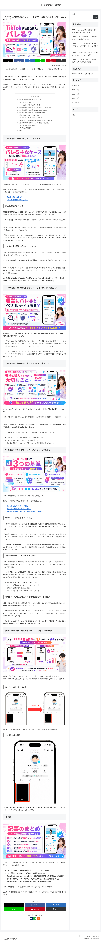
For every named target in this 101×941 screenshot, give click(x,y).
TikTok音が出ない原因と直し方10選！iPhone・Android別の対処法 (84, 31)
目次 (32, 96)
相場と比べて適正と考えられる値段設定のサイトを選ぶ (36, 120)
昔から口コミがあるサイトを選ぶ (29, 115)
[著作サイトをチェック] (31, 918)
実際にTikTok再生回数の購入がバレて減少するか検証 (34, 123)
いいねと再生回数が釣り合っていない (31, 105)
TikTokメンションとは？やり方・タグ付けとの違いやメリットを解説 (85, 54)
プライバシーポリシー (85, 936)
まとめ (20, 130)
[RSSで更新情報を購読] (38, 918)
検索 (73, 14)
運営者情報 (96, 936)
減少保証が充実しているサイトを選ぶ (31, 117)
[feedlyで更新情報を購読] (34, 918)
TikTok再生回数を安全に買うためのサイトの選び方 (33, 112)
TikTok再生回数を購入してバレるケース (30, 99)
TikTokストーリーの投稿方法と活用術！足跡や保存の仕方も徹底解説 (85, 60)
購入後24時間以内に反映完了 (28, 125)
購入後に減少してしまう (27, 102)
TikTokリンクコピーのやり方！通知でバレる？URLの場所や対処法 (85, 38)
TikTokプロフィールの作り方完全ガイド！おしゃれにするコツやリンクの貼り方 (85, 46)
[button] (61, 60)
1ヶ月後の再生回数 (25, 128)
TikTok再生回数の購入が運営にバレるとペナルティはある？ (35, 107)
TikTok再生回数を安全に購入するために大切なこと (33, 110)
